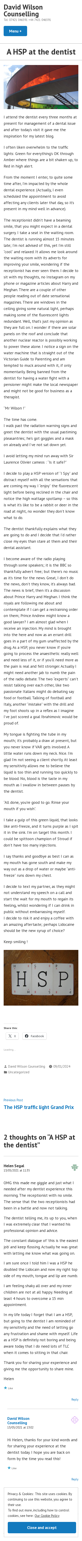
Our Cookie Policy (47, 1516)
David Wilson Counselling (23, 10)
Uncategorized (18, 1072)
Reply (75, 1399)
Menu (18, 31)
